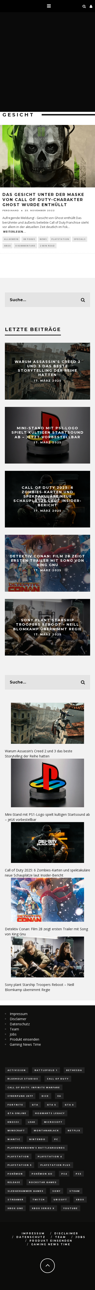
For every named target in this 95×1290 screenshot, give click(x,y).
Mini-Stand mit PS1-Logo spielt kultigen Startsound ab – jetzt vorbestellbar (47, 432)
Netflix (74, 1130)
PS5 (78, 1173)
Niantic (14, 1139)
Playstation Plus (55, 1165)
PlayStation (60, 239)
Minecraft (16, 1130)
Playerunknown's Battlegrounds (36, 1147)
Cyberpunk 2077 (20, 1095)
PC (56, 1139)
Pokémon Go (42, 1173)
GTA (35, 1104)
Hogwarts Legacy (50, 1113)
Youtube (70, 1208)
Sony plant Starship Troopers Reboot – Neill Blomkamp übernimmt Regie (47, 624)
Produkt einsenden (24, 1039)
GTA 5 (51, 1104)
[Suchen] (84, 6)
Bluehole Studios (23, 1078)
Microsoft (53, 1121)
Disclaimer (18, 1019)
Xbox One (15, 1208)
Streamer (16, 1199)
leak (31, 1121)
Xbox (7, 245)
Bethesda (74, 1070)
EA (59, 1095)
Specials (80, 239)
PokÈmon (15, 1173)
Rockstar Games (43, 1182)
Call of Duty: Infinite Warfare (34, 1087)
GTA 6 (69, 1104)
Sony (56, 1191)
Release (14, 1182)
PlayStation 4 (50, 1156)
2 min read (47, 245)
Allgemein (11, 239)
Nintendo (37, 1139)
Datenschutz (20, 1024)
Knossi (13, 1121)
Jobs (13, 1034)
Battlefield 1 (46, 1070)
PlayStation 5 (20, 1165)
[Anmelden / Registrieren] (91, 6)
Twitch (38, 1199)
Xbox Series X (43, 1208)
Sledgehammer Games (26, 1191)
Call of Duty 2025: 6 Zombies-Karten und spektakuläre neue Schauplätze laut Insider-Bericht (47, 496)
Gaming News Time (25, 1044)
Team (14, 1029)
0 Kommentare (25, 245)
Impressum (19, 1013)
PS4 (64, 1173)
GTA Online (17, 1113)
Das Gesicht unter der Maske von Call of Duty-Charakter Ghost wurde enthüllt (43, 199)
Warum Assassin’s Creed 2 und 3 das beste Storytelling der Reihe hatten (48, 368)
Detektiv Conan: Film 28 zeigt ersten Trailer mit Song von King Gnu (47, 560)
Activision (17, 1070)
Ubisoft (60, 1199)
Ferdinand (10, 210)
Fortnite (15, 1104)
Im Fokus (29, 239)
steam (74, 1191)
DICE (45, 1095)
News (43, 239)
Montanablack (46, 1130)
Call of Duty (58, 1078)
